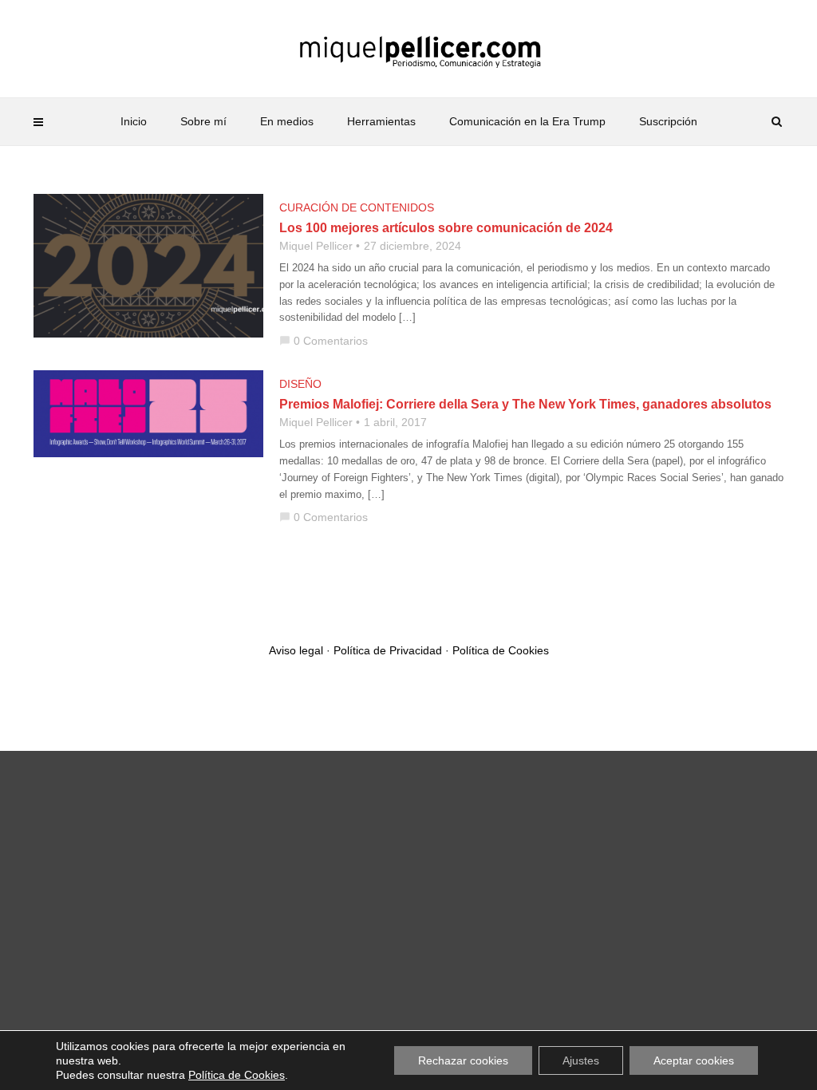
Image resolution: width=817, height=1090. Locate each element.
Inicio (133, 121)
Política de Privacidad (388, 650)
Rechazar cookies (463, 1060)
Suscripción (668, 121)
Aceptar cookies (693, 1060)
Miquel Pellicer (316, 245)
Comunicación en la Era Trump (527, 121)
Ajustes (580, 1060)
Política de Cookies (500, 650)
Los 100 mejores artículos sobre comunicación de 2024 (446, 228)
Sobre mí (203, 121)
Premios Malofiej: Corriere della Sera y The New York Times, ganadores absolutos (525, 404)
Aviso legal (296, 650)
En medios (287, 121)
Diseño (300, 383)
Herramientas (381, 121)
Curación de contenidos (356, 207)
